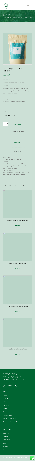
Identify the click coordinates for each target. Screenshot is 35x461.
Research (6, 405)
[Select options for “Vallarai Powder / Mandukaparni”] (17, 248)
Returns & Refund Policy (10, 422)
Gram (4, 111)
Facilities (6, 408)
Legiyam (6, 436)
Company (6, 398)
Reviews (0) (17, 151)
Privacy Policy (7, 415)
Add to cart (17, 124)
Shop (5, 402)
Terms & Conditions (9, 418)
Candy (5, 443)
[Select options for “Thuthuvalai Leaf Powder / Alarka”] (17, 291)
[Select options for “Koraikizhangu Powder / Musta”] (17, 334)
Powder (5, 446)
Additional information (17, 147)
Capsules (6, 433)
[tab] (17, 143)
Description (17, 143)
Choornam (6, 440)
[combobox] (10, 115)
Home (5, 395)
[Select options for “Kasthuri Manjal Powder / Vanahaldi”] (17, 205)
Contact (5, 412)
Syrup (5, 450)
